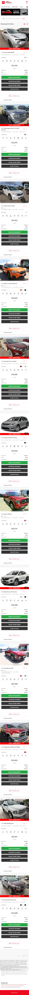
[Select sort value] (27, 24)
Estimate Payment (14, 81)
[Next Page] (20, 955)
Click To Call (14, 89)
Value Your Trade (14, 85)
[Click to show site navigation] (27, 7)
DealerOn (11, 984)
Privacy (18, 984)
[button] (5, 7)
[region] (14, 72)
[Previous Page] (17, 955)
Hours (10, 985)
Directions (15, 6)
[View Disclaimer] (26, 61)
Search (23, 18)
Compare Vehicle (8, 100)
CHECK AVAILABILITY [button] (14, 77)
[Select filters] (24, 24)
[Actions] (26, 52)
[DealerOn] (4, 982)
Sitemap (15, 984)
